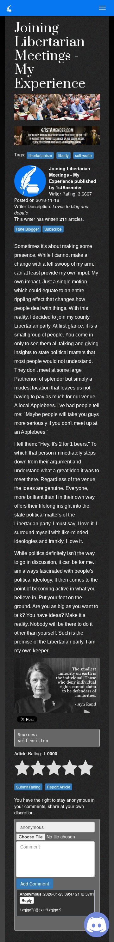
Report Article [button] (58, 786)
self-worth (83, 155)
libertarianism (40, 155)
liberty (63, 155)
